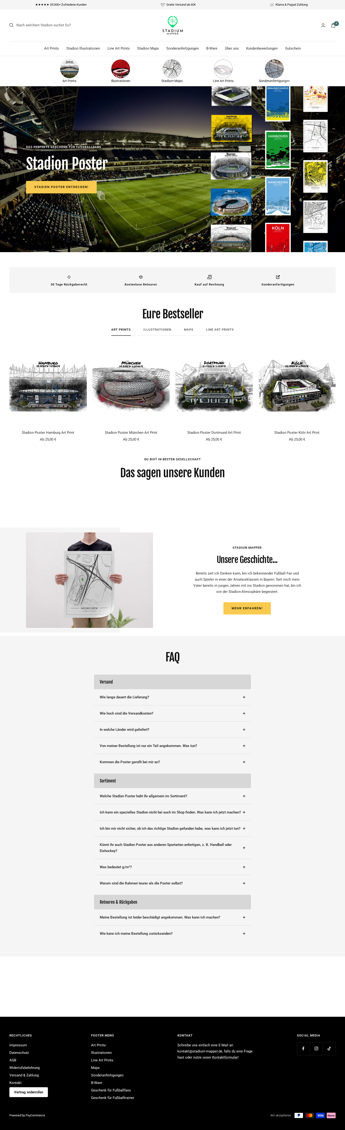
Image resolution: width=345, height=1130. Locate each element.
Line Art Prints (118, 48)
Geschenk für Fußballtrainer (112, 1098)
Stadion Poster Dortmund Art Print (214, 432)
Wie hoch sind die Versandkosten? (126, 713)
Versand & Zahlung (24, 1075)
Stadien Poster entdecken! (61, 187)
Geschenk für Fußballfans (111, 1090)
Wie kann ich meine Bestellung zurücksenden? (136, 933)
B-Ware (211, 48)
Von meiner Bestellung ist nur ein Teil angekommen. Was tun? (148, 746)
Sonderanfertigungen (182, 48)
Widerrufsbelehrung (24, 1068)
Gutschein (293, 48)
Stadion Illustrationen (83, 48)
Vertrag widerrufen (28, 1092)
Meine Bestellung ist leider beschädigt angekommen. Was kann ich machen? (160, 917)
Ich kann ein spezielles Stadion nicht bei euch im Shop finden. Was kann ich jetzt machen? (170, 812)
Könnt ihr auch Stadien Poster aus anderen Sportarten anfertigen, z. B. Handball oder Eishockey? (166, 848)
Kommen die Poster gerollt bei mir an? (130, 762)
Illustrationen (157, 329)
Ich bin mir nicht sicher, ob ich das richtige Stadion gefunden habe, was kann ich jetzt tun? (170, 828)
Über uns (232, 48)
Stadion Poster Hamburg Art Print (48, 432)
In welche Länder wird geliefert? (124, 729)
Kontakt (15, 1083)
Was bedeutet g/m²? (116, 867)
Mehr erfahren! (247, 608)
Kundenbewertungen (262, 48)
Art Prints (51, 48)
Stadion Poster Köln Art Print (296, 432)
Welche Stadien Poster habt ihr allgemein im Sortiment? (143, 796)
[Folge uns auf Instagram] (316, 1048)
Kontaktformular (225, 1057)
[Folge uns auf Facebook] (303, 1048)
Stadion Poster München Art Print (131, 432)
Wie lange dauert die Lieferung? (124, 697)
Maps (188, 329)
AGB (12, 1060)
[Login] (323, 25)
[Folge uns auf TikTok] (329, 1048)
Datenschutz (19, 1053)
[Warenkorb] (333, 25)
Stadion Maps (148, 48)
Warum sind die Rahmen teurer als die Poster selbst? (141, 883)
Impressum (18, 1045)
